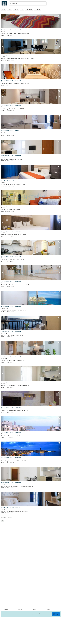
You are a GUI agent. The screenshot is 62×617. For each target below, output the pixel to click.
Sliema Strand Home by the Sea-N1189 (13, 360)
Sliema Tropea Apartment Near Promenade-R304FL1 (17, 486)
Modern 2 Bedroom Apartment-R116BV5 (13, 235)
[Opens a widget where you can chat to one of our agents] (56, 614)
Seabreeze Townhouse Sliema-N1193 (12, 260)
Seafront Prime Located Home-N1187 (12, 335)
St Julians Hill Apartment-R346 (10, 436)
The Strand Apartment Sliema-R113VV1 (13, 184)
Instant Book (29, 9)
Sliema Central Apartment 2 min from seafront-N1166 (17, 58)
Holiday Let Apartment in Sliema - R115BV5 (14, 411)
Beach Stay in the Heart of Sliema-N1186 (13, 461)
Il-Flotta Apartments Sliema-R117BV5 (12, 109)
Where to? (16, 3)
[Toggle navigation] (48, 3)
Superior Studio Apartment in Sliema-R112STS (15, 134)
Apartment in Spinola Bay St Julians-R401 (13, 310)
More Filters (37, 9)
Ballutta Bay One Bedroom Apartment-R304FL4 (15, 285)
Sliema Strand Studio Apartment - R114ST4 (14, 511)
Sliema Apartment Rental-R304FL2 (11, 159)
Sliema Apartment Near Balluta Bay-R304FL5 (15, 385)
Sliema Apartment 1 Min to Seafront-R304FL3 (15, 33)
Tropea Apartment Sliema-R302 (10, 209)
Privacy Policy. (36, 615)
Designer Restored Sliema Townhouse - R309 (15, 84)
